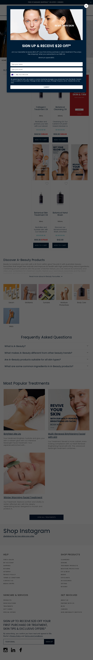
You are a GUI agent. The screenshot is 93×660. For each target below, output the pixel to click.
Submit (46, 87)
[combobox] (14, 74)
